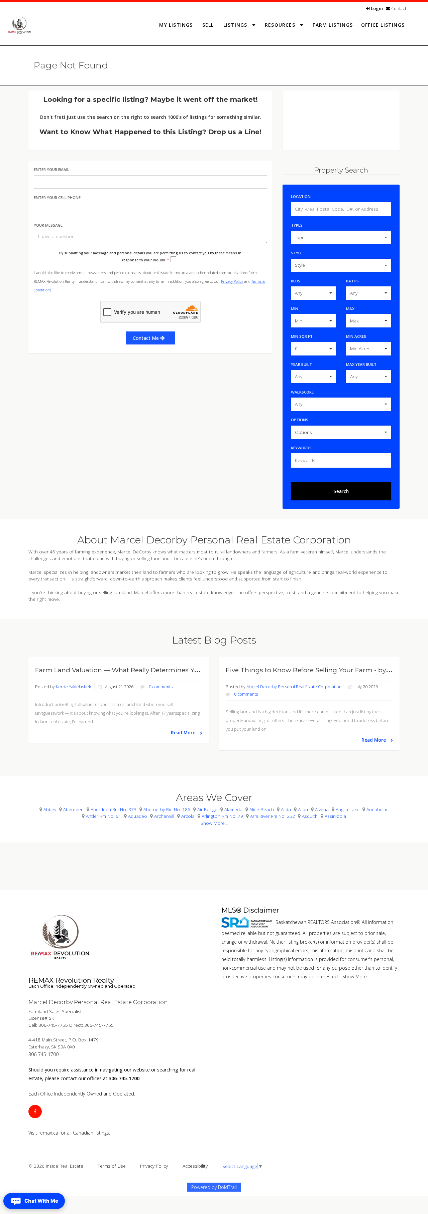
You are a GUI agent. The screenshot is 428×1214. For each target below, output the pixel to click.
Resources (281, 25)
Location (301, 196)
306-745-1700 (43, 1054)
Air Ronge (207, 809)
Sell (208, 25)
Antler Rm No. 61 (103, 816)
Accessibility (195, 1166)
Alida (286, 809)
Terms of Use (112, 1166)
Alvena (322, 809)
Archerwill (164, 816)
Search (341, 491)
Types (297, 225)
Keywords (301, 447)
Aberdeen (73, 809)
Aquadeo (137, 816)
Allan (303, 809)
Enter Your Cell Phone (57, 197)
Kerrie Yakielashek (73, 687)
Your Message (48, 225)
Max (350, 308)
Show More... (214, 823)
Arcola (188, 816)
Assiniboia (335, 816)
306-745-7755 (53, 1025)
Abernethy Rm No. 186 (166, 809)
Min (294, 308)
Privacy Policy (232, 281)
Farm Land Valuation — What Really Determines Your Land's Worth (142, 670)
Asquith (310, 816)
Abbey (49, 809)
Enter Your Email (51, 169)
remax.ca (48, 1133)
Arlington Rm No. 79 (222, 816)
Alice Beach (261, 809)
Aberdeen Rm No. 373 (113, 809)
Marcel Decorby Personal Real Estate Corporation (293, 687)
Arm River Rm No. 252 (272, 816)
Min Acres (356, 336)
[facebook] (35, 1111)
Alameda (233, 809)
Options (299, 419)
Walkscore (302, 392)
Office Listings (383, 25)
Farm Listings (333, 25)
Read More (184, 732)
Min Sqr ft (302, 336)
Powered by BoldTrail (214, 1187)
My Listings (176, 25)
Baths (352, 280)
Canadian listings (91, 1133)
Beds (295, 280)
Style (296, 252)
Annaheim (376, 809)
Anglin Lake (347, 809)
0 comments (161, 687)
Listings (236, 25)
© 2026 (55, 1166)
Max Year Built (361, 364)
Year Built (301, 364)
